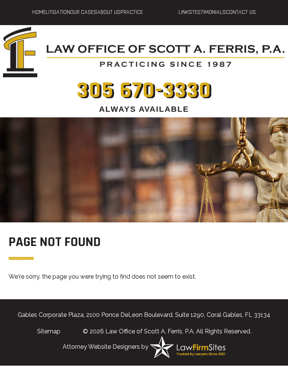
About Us (108, 12)
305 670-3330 (144, 90)
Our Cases (83, 12)
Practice (131, 12)
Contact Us (241, 12)
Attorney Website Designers (101, 346)
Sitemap (48, 331)
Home (39, 12)
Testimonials (209, 12)
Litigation (58, 12)
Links (185, 12)
